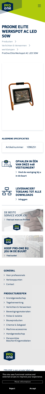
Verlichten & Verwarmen (14, 46)
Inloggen (22, 199)
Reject (12, 389)
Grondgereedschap (16, 298)
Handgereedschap (15, 334)
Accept (33, 389)
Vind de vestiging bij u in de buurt (28, 174)
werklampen (8, 50)
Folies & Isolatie (14, 316)
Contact (10, 284)
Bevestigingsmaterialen (18, 312)
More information (22, 382)
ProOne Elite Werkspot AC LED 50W (20, 53)
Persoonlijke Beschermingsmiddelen (18, 339)
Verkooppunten (14, 280)
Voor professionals (15, 275)
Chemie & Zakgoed (16, 325)
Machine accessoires (16, 329)
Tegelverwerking (14, 303)
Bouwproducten (14, 320)
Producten (7, 42)
